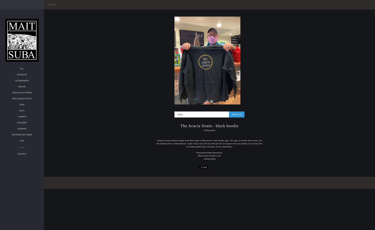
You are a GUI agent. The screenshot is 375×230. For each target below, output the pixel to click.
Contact (22, 154)
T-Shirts (22, 117)
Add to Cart (237, 114)
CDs (22, 141)
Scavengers (22, 81)
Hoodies (22, 129)
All (22, 69)
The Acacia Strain (22, 93)
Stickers (22, 123)
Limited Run (215, 184)
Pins (22, 105)
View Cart (366, 5)
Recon (22, 87)
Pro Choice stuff (22, 99)
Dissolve (22, 75)
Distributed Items (22, 135)
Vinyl (22, 111)
